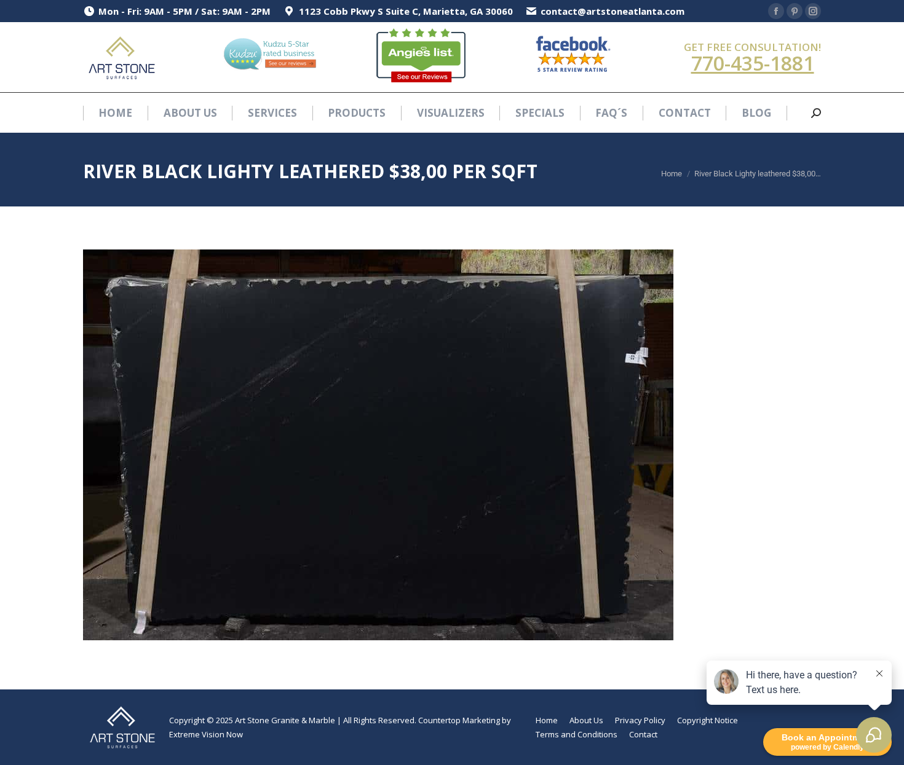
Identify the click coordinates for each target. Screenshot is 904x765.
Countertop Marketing (459, 720)
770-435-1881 (752, 63)
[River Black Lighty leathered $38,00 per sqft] (452, 444)
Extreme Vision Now (206, 734)
